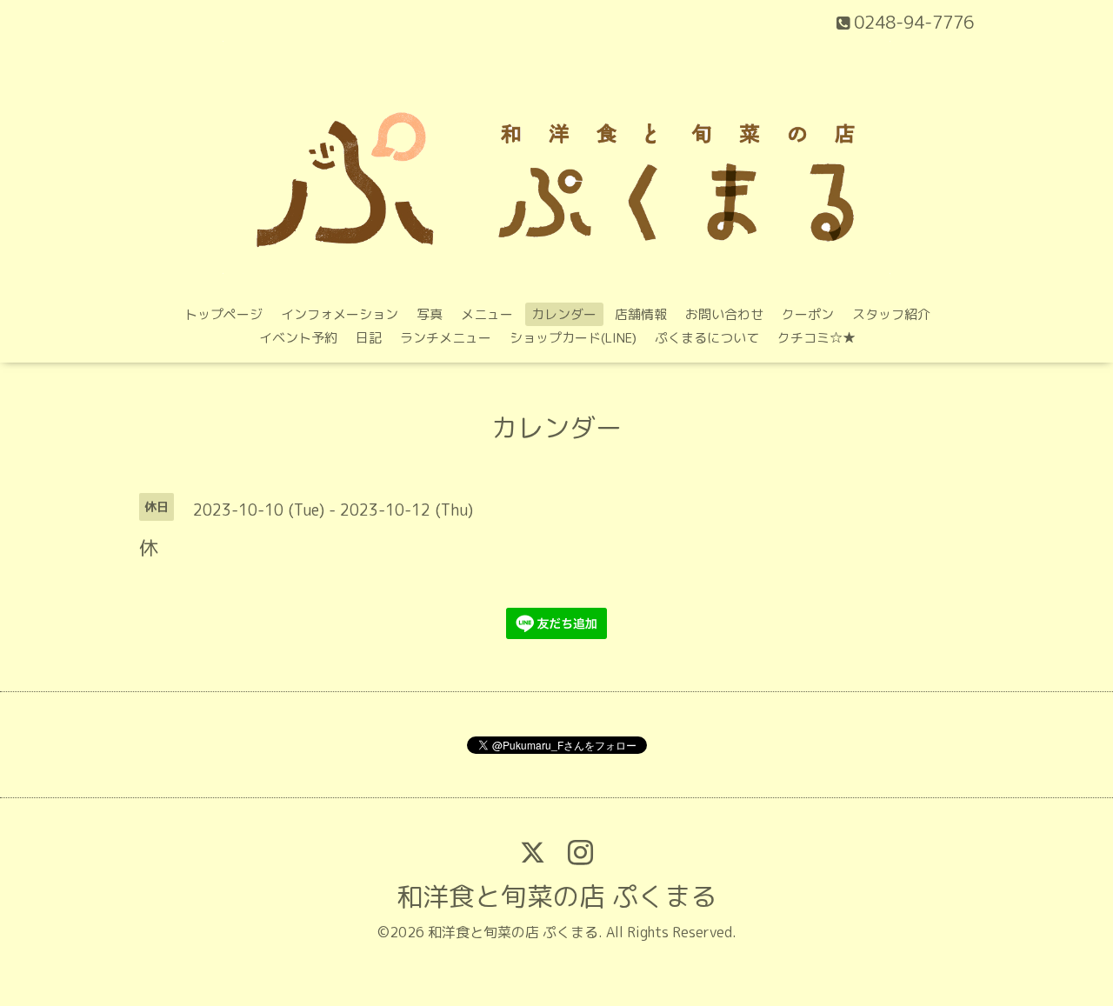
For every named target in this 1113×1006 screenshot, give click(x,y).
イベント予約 (298, 338)
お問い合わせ (724, 314)
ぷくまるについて (707, 338)
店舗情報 (641, 314)
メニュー (487, 314)
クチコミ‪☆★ (816, 338)
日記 (369, 338)
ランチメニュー (445, 338)
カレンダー (563, 314)
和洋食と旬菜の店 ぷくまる (556, 896)
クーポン (808, 314)
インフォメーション (339, 314)
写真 (430, 314)
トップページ (223, 314)
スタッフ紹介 (891, 314)
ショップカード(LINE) (573, 338)
